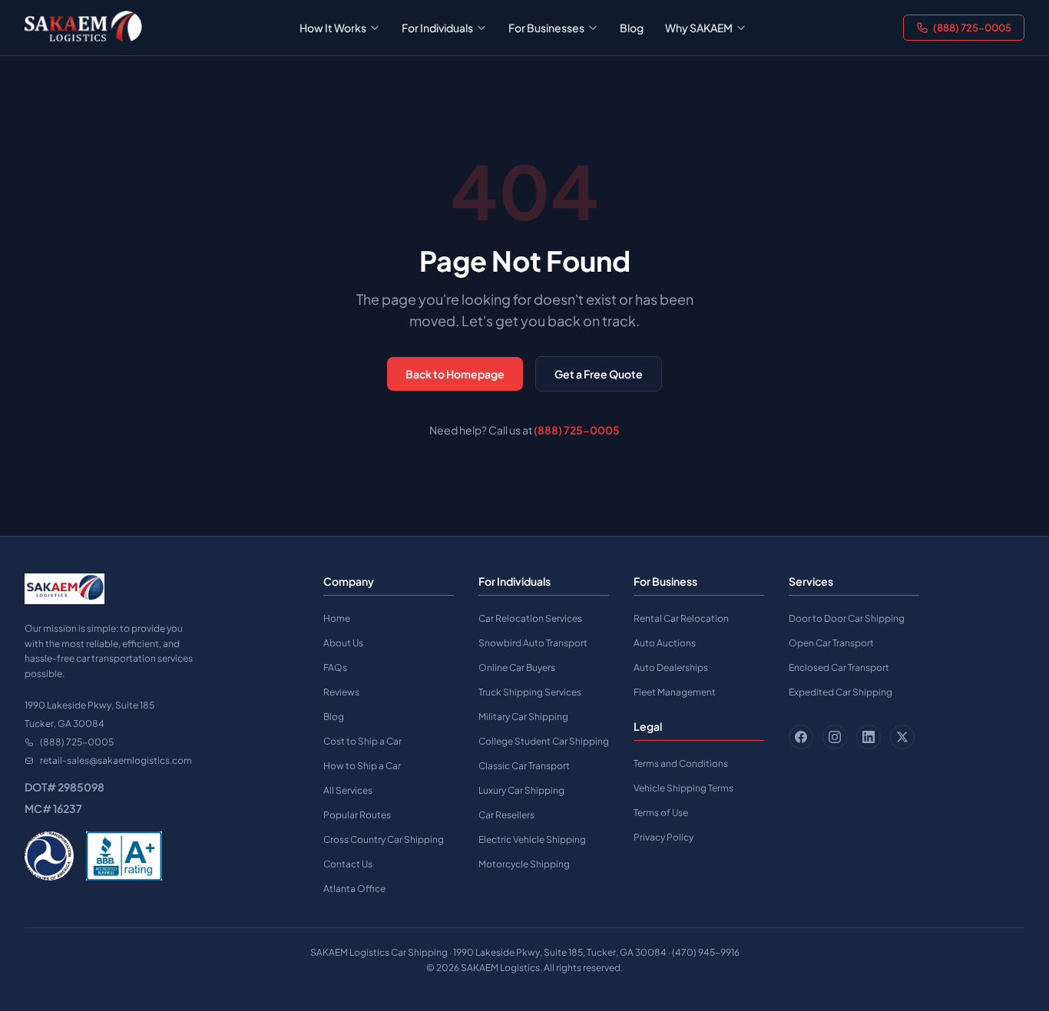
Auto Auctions (665, 643)
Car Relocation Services (530, 618)
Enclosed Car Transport (839, 667)
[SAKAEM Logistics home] (83, 28)
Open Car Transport (831, 643)
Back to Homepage (455, 374)
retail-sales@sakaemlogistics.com (116, 760)
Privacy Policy (663, 837)
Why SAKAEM (699, 28)
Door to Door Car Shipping (847, 618)
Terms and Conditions (681, 763)
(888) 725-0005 (972, 27)
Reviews (341, 692)
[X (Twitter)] (902, 737)
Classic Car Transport (524, 765)
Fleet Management (675, 692)
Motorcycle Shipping (524, 864)
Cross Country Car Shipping (383, 839)
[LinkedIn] (868, 737)
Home (336, 618)
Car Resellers (506, 815)
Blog (632, 28)
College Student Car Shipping (543, 741)
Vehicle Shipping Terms (683, 788)
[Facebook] (801, 737)
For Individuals (437, 28)
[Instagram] (834, 737)
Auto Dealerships (671, 667)
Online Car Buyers (516, 667)
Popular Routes (357, 815)
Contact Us (347, 864)
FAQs (335, 667)
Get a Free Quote (598, 374)
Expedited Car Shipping (840, 692)
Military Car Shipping (523, 716)
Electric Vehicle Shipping (532, 839)
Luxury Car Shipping (521, 790)
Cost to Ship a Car (362, 741)
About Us (343, 643)
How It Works (332, 28)
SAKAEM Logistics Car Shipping (379, 952)
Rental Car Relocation (681, 618)
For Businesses (546, 28)
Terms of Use (661, 812)
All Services (347, 790)
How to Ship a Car (362, 765)
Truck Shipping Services (529, 692)
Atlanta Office (354, 888)
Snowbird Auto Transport (532, 643)
